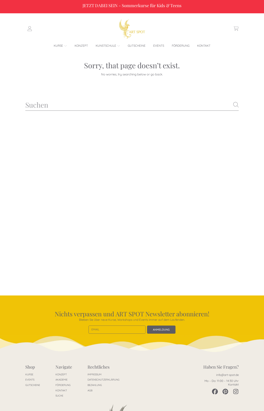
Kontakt (61, 390)
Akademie (61, 379)
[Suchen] (236, 104)
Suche (59, 395)
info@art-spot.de (227, 375)
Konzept (61, 374)
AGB (90, 390)
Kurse (59, 45)
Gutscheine (32, 385)
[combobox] (132, 105)
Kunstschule (106, 45)
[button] (236, 28)
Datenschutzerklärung (103, 379)
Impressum (94, 374)
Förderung (63, 385)
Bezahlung (95, 385)
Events (29, 379)
